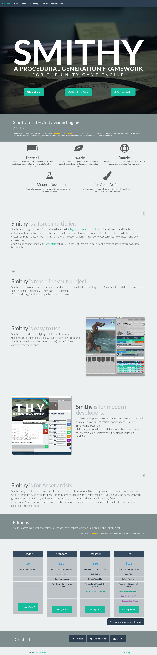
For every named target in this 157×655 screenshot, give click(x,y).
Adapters (51, 243)
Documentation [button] (124, 92)
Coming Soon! (28, 607)
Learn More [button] (35, 92)
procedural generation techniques (66, 133)
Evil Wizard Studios (40, 652)
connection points (89, 229)
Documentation (57, 3)
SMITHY (6, 3)
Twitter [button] (78, 638)
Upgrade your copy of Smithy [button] (126, 622)
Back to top (125, 652)
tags (72, 229)
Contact (45, 3)
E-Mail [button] (119, 638)
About (24, 3)
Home (16, 3)
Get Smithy (34, 3)
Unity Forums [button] (99, 638)
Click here (93, 533)
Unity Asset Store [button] (79, 92)
